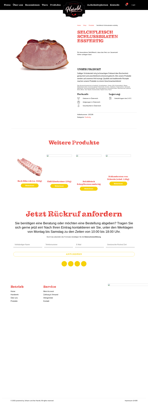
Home (79, 25)
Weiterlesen (29, 185)
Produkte (91, 25)
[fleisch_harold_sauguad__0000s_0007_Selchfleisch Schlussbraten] (42, 55)
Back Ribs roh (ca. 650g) (30, 181)
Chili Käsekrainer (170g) (59, 181)
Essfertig (88, 117)
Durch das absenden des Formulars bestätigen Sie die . (74, 237)
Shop (84, 25)
